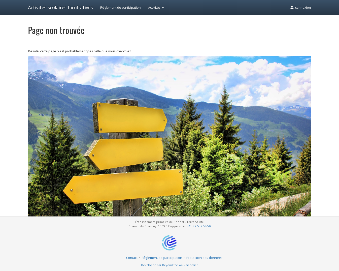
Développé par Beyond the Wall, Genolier (169, 265)
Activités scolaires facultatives (60, 7)
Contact (131, 257)
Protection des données (204, 257)
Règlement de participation (120, 7)
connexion (302, 7)
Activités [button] (154, 7)
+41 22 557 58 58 (199, 226)
